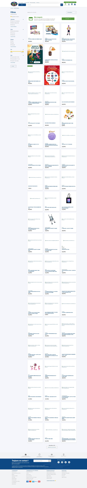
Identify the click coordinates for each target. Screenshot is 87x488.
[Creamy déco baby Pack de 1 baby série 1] (69, 409)
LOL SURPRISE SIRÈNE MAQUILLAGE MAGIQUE (34, 376)
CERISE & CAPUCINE (47, 227)
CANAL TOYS (63, 416)
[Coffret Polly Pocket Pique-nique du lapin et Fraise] (35, 303)
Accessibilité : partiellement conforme (51, 474)
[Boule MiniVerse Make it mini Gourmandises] (35, 261)
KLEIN (29, 395)
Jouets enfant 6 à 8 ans (15, 57)
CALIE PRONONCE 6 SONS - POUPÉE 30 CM (69, 271)
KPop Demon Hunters (15, 31)
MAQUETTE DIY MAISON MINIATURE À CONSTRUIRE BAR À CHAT (68, 292)
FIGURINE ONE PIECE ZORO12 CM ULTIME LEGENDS (34, 439)
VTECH (29, 143)
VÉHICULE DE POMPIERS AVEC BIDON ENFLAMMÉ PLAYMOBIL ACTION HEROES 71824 (68, 334)
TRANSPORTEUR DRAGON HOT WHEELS (50, 376)
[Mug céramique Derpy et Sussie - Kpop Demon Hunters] (52, 303)
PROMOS (37, 2)
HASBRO (46, 395)
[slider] (11, 51)
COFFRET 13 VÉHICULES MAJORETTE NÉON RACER (68, 166)
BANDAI (63, 59)
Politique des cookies (49, 477)
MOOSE (46, 38)
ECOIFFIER (29, 416)
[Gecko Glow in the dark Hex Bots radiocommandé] (52, 156)
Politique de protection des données (51, 473)
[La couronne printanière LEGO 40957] (35, 72)
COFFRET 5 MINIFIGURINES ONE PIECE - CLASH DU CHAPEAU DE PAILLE (35, 103)
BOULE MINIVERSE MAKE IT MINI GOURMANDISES (33, 271)
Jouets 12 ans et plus (15, 60)
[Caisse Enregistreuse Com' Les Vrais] (35, 282)
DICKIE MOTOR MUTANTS (32, 186)
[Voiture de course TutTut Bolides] (35, 135)
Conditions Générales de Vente (50, 471)
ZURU (46, 206)
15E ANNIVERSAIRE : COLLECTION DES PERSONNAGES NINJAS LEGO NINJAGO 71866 (69, 439)
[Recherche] (61, 5)
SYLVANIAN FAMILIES (64, 395)
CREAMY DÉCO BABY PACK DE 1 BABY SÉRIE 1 (68, 418)
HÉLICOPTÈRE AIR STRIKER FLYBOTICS (68, 186)
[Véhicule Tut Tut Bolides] (68, 135)
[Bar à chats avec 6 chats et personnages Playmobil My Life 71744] (52, 346)
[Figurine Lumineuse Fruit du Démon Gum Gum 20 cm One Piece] (52, 135)
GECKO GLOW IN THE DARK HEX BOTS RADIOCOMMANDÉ (51, 166)
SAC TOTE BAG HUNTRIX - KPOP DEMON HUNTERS (67, 208)
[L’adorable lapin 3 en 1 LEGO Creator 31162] (35, 325)
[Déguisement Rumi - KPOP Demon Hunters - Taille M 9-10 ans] (69, 30)
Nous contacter (64, 474)
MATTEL (29, 311)
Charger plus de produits (52, 447)
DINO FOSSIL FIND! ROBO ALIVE (50, 207)
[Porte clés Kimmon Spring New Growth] (52, 177)
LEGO (12, 41)
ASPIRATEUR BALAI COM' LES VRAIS (34, 165)
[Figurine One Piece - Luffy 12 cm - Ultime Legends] (35, 346)
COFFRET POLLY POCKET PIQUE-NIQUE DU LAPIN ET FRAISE (34, 313)
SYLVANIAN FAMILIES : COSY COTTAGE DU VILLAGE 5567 (69, 397)
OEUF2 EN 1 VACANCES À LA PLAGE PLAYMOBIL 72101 (51, 250)
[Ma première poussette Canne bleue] (51, 219)
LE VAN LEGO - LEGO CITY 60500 (67, 228)
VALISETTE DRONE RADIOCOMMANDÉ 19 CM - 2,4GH (68, 355)
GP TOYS (46, 332)
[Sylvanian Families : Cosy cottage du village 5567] (69, 388)
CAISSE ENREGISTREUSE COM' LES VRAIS (34, 292)
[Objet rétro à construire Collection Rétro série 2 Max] (52, 261)
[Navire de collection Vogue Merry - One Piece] (52, 30)
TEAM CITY (29, 227)
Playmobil (13, 44)
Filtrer (13, 66)
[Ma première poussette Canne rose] (35, 240)
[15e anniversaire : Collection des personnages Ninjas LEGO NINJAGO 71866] (69, 430)
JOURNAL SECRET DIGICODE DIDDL (68, 81)
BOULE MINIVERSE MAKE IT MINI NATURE (67, 124)
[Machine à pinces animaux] (52, 114)
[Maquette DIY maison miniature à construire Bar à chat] (69, 282)
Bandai (13, 43)
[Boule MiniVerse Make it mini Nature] (68, 114)
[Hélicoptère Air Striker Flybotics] (69, 177)
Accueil (12, 8)
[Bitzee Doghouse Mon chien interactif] (52, 93)
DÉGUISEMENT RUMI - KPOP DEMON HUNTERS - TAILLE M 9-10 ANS (68, 40)
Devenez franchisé (14, 478)
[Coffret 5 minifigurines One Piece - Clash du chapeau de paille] (35, 93)
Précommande (32, 2)
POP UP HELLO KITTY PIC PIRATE (34, 123)
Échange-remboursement (29, 471)
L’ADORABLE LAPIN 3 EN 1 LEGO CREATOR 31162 (33, 334)
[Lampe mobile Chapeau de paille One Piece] (51, 51)
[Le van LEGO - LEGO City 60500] (69, 219)
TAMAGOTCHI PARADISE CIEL (67, 60)
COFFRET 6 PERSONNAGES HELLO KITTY (51, 334)
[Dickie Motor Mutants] (35, 177)
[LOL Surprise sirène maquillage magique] (35, 367)
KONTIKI (63, 80)
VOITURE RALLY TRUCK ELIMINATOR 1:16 (34, 208)
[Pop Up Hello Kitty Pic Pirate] (35, 114)
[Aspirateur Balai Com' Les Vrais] (35, 156)
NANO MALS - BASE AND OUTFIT (50, 396)
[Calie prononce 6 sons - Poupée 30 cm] (69, 261)
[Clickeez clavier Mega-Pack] (69, 303)
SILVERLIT (46, 185)
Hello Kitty (13, 34)
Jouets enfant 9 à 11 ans (16, 58)
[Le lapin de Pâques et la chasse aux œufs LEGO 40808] (52, 282)
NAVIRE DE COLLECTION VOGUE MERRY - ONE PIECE (50, 40)
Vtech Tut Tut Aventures (15, 21)
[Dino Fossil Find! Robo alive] (52, 198)
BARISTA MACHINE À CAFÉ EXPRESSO (34, 396)
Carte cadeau (20, 2)
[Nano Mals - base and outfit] (52, 387)
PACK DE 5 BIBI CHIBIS (49, 438)
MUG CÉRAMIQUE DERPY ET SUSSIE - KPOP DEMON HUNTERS (51, 313)
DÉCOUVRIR (67, 18)
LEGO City (13, 24)
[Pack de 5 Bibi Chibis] (52, 429)
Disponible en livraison (15, 16)
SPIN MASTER (46, 101)
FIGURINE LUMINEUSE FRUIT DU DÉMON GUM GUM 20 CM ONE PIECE (51, 145)
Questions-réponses (64, 471)
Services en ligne (28, 474)
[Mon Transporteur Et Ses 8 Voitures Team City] (35, 219)
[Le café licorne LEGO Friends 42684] (35, 30)
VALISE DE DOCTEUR (65, 249)
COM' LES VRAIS (30, 164)
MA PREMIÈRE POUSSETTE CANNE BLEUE (51, 229)
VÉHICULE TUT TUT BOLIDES (67, 144)
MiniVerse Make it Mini (15, 22)
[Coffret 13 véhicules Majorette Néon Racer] (69, 156)
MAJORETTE (63, 164)
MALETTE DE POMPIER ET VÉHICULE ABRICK (34, 418)
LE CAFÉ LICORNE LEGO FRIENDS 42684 (35, 39)
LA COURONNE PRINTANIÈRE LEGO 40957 (34, 82)
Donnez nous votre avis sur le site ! (16, 473)
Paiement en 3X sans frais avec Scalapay (31, 477)
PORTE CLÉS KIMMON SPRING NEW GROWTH (51, 187)
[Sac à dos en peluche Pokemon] (69, 93)
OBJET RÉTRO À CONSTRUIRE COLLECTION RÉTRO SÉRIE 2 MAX (51, 271)
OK (49, 460)
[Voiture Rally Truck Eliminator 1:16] (35, 198)
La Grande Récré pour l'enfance (16, 481)
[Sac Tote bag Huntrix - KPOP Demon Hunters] (69, 198)
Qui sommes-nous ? (14, 471)
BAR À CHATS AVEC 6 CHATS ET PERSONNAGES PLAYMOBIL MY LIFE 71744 (51, 355)
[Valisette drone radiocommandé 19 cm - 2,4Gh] (69, 346)
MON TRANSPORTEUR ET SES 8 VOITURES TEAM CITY (33, 229)
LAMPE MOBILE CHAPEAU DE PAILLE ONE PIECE (51, 60)
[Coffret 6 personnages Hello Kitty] (52, 325)
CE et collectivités (14, 482)
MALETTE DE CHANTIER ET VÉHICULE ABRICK (51, 418)
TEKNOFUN (46, 143)
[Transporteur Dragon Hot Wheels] (52, 367)
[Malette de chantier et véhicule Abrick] (52, 409)
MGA (62, 122)
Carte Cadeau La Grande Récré (65, 473)
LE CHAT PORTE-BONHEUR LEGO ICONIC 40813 (67, 376)
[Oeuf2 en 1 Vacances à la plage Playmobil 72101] (52, 240)
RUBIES (63, 38)
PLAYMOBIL (46, 248)
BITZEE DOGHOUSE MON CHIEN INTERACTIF (50, 103)
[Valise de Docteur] (68, 240)
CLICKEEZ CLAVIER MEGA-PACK (67, 312)
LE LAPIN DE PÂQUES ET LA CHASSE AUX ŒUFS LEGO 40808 (51, 292)
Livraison (27, 473)
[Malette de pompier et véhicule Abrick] (35, 409)
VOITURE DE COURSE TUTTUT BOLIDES (33, 145)
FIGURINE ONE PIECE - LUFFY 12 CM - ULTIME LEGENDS (34, 355)
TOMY (29, 122)
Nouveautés (26, 2)
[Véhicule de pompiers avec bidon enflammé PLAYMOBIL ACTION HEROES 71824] (69, 324)
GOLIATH (63, 311)
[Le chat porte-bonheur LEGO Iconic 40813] (69, 367)
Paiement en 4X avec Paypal (29, 478)
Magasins (13, 474)
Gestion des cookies (49, 478)
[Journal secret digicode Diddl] (69, 72)
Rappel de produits (64, 477)
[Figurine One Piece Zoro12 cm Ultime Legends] (35, 430)
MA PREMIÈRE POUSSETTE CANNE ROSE (34, 250)
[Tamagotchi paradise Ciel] (68, 51)
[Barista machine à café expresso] (35, 388)
